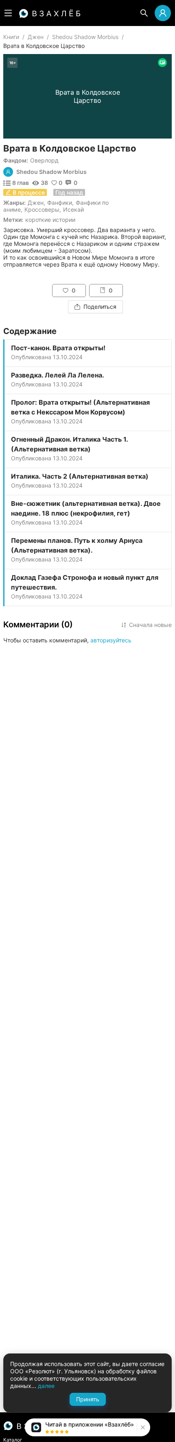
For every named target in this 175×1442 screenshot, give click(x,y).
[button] (142, 1427)
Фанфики (59, 202)
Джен (36, 36)
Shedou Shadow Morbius (85, 36)
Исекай (73, 209)
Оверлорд (44, 160)
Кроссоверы (41, 209)
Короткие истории (50, 219)
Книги (11, 36)
